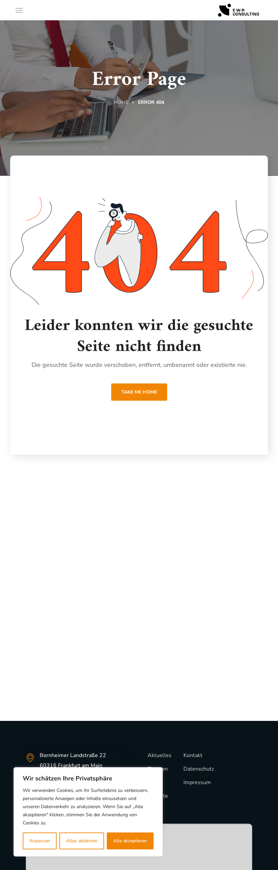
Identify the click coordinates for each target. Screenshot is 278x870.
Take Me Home (139, 392)
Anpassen (39, 841)
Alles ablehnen (82, 841)
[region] (88, 811)
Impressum (197, 782)
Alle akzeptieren (130, 841)
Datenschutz (198, 769)
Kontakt (192, 755)
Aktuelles (159, 755)
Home (121, 102)
